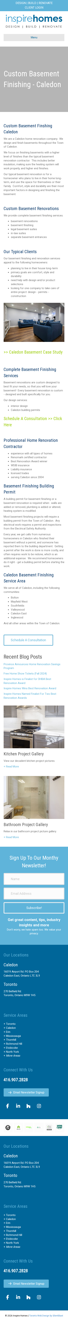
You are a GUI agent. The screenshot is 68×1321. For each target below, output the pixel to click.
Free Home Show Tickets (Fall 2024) (25, 673)
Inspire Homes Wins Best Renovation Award (30, 688)
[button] (34, 908)
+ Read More (11, 766)
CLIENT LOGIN (34, 7)
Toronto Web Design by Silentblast (46, 1315)
